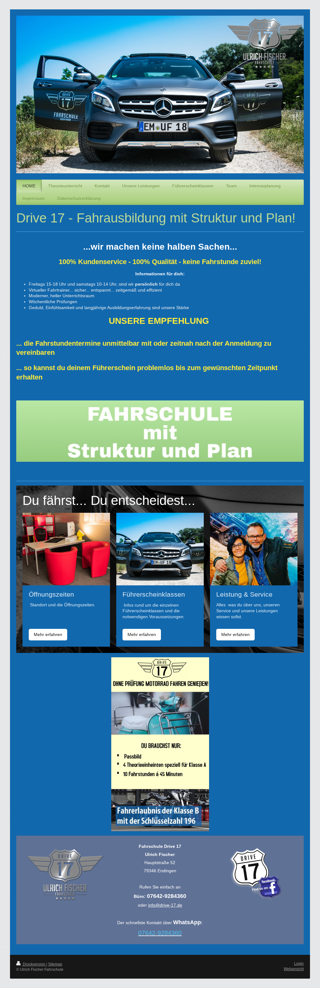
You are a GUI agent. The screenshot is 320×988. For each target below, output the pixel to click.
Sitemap (55, 964)
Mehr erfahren (48, 634)
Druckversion (34, 964)
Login (299, 963)
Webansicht (294, 969)
